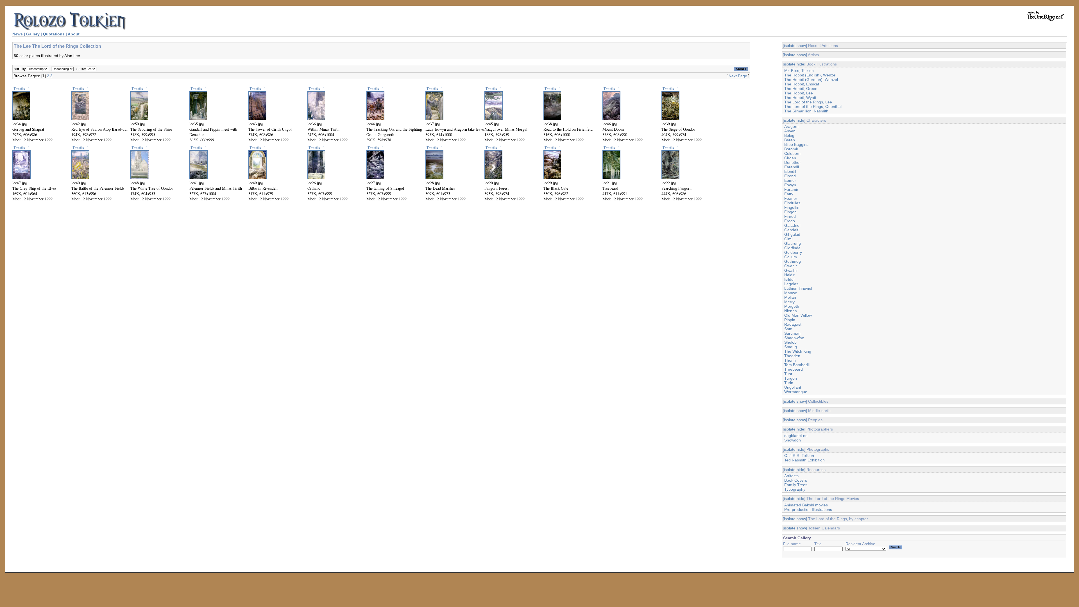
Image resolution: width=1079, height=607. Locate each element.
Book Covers (795, 480)
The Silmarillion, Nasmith (806, 111)
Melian (790, 297)
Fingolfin (791, 207)
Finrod (790, 216)
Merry (789, 302)
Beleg (789, 135)
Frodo (789, 221)
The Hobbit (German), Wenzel (811, 79)
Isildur (789, 279)
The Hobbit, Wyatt (800, 97)
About (74, 34)
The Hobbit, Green (800, 88)
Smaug (790, 347)
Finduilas (792, 203)
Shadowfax (794, 338)
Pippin (789, 320)
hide (800, 64)
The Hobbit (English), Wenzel (810, 75)
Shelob (790, 342)
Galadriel (792, 225)
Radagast (792, 324)
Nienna (790, 311)
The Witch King (797, 351)
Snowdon (792, 440)
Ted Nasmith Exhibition (804, 460)
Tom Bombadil (797, 365)
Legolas (791, 284)
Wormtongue (795, 391)
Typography (794, 489)
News (17, 34)
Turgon (790, 378)
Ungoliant (792, 387)
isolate (789, 45)
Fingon (790, 212)
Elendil (790, 171)
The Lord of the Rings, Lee (808, 102)
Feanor (790, 198)
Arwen (789, 131)
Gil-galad (792, 234)
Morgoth (791, 306)
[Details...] (21, 88)
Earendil (791, 167)
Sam (788, 329)
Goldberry (793, 252)
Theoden (792, 356)
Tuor (788, 374)
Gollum (790, 257)
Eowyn (790, 185)
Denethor (792, 162)
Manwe (790, 293)
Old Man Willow (798, 315)
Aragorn (791, 126)
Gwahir (790, 266)
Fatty (788, 194)
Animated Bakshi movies (806, 505)
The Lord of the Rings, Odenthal (813, 106)
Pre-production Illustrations (808, 509)
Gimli (788, 239)
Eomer (790, 180)
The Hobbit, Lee (798, 93)
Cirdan (790, 158)
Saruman (792, 333)
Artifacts (791, 476)
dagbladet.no (796, 435)
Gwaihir (791, 270)
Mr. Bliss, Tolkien (799, 70)
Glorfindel (792, 248)
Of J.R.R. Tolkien (799, 455)
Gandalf (791, 230)
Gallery (33, 34)
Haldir (789, 275)
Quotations (54, 34)
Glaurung (792, 243)
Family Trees (795, 485)
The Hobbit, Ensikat (801, 84)
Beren (789, 140)
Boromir (791, 149)
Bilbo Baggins (796, 144)
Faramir (791, 189)
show (801, 45)
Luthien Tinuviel (798, 288)
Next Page (738, 76)
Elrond (790, 176)
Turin (788, 382)
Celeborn (792, 153)
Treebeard (793, 369)
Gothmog (792, 261)
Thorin (790, 360)
